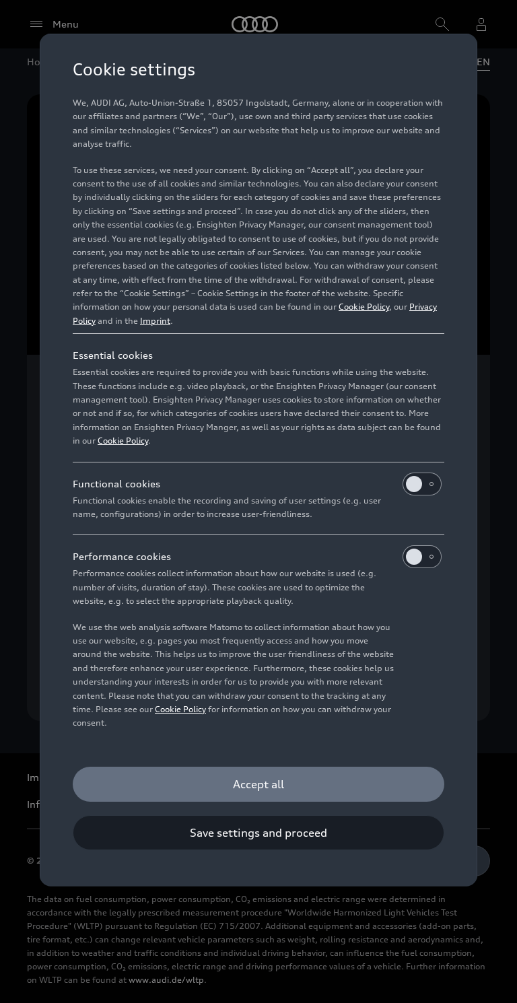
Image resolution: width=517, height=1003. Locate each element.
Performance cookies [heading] (122, 556)
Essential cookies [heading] (113, 355)
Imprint (155, 321)
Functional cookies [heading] (116, 483)
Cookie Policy (364, 307)
